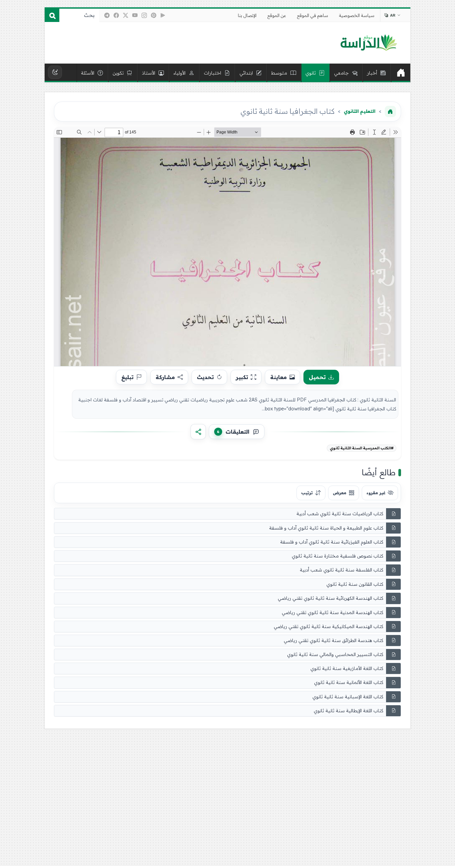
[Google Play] (163, 15)
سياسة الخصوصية (356, 15)
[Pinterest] (154, 15)
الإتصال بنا (247, 15)
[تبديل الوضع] (55, 72)
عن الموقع (276, 15)
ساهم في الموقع (312, 15)
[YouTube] (135, 15)
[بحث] (52, 15)
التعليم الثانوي (359, 111)
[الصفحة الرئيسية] (390, 111)
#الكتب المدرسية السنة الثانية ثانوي (362, 448)
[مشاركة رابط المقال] (198, 431)
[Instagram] (144, 15)
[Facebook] (116, 15)
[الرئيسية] (400, 73)
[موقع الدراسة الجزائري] (368, 43)
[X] (126, 15)
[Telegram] (107, 15)
